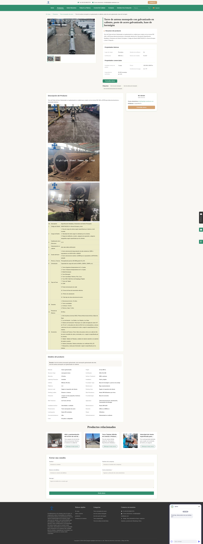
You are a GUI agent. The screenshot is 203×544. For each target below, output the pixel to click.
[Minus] (199, 507)
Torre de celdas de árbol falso (100, 521)
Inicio (52, 8)
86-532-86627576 (86, 2)
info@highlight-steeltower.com (111, 2)
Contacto (111, 8)
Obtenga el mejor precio (72, 446)
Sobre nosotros (71, 8)
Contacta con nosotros (81, 518)
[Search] (149, 8)
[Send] (199, 541)
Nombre (51, 461)
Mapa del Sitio (125, 540)
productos (77, 516)
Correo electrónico (107, 470)
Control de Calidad (99, 8)
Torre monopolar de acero (66, 14)
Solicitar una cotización (124, 8)
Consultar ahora (110, 81)
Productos (60, 8)
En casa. (77, 511)
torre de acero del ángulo (99, 516)
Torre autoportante (98, 518)
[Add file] (171, 541)
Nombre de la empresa (108, 461)
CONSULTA (152, 2)
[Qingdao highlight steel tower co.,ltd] (48, 2)
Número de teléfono (54, 470)
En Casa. (48, 14)
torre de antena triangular (99, 513)
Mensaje (51, 478)
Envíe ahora (101, 493)
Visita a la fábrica (85, 8)
